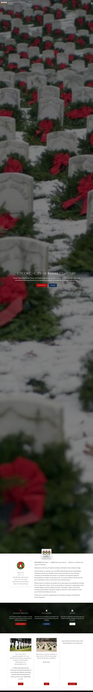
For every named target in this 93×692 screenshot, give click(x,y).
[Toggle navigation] (91, 3)
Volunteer (52, 285)
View (21, 683)
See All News (72, 683)
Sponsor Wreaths (42, 285)
